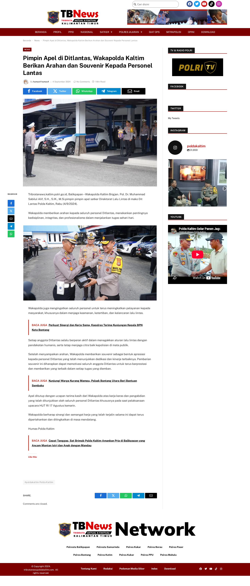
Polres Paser (176, 547)
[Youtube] (204, 4)
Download (208, 32)
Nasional (87, 32)
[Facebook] (190, 4)
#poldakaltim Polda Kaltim (39, 482)
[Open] (198, 188)
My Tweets (174, 118)
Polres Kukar (133, 547)
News (37, 40)
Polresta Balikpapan (78, 547)
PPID (71, 32)
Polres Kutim (105, 554)
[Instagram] (219, 4)
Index (154, 568)
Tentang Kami (89, 568)
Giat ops (154, 32)
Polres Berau (155, 547)
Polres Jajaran (129, 32)
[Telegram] (11, 226)
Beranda (41, 32)
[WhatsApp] (11, 233)
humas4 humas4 (41, 82)
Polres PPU (147, 554)
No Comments (83, 82)
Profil (57, 32)
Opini (191, 32)
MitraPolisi (173, 32)
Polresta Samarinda (108, 547)
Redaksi (108, 568)
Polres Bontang (82, 554)
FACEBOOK (177, 86)
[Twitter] (197, 4)
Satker (104, 32)
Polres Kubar (126, 554)
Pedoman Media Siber (132, 568)
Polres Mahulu (168, 554)
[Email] (11, 218)
